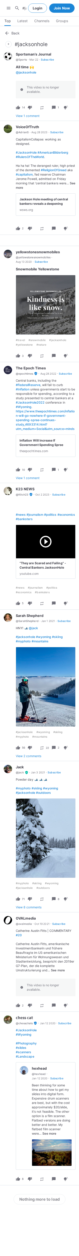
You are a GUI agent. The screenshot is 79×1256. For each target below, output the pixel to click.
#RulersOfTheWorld (30, 157)
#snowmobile (37, 340)
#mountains (40, 641)
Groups (62, 21)
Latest (22, 21)
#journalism (35, 514)
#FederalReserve (28, 385)
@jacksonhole (26, 72)
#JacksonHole (26, 152)
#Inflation (22, 389)
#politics (50, 514)
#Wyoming (23, 407)
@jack (33, 628)
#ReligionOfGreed (53, 170)
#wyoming (43, 637)
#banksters (24, 519)
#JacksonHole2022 (30, 402)
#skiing (57, 637)
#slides (21, 1047)
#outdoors (43, 792)
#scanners (23, 1052)
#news (21, 514)
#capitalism (24, 174)
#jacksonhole (57, 340)
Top (7, 21)
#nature (41, 344)
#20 (19, 935)
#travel (20, 340)
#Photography (26, 1043)
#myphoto (23, 641)
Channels (41, 21)
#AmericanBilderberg (53, 152)
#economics (66, 514)
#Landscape (25, 1056)
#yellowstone (24, 344)
